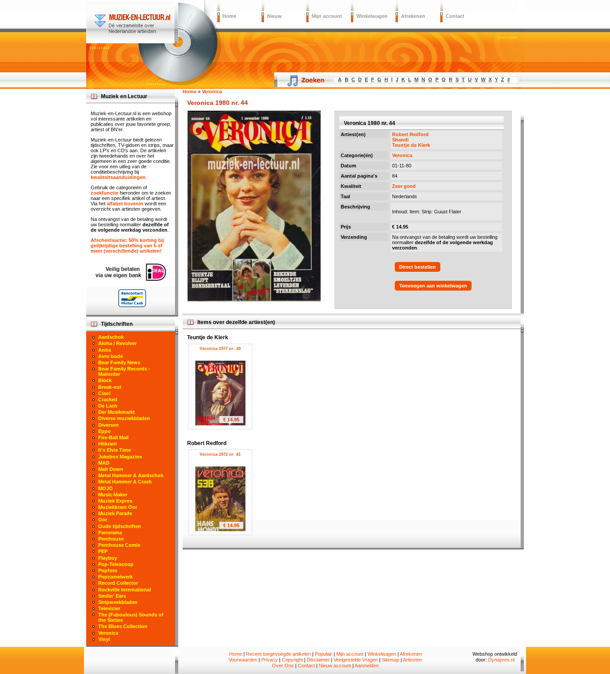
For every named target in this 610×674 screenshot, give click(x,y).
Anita (104, 350)
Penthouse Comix (119, 545)
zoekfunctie (104, 193)
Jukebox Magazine (120, 456)
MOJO (105, 488)
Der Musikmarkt (116, 412)
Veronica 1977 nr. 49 (220, 348)
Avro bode (110, 356)
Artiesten (412, 659)
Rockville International (124, 589)
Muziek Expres (115, 500)
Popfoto (107, 570)
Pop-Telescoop (116, 564)
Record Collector (118, 583)
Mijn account (327, 16)
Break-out (109, 387)
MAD (103, 463)
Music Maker (112, 494)
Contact (455, 16)
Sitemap (390, 659)
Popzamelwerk (115, 576)
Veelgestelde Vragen (356, 659)
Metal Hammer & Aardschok (130, 475)
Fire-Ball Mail (113, 437)
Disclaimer (318, 659)
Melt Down (110, 469)
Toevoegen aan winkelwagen (433, 285)
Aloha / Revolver (117, 343)
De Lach (107, 405)
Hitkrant (107, 443)
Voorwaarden (243, 659)
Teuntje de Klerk (411, 145)
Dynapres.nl (501, 659)
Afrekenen (413, 16)
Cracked (107, 399)
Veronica (402, 155)
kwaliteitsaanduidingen (118, 177)
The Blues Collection (122, 626)
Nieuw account (335, 665)
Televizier (109, 608)
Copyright (292, 659)
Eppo (104, 431)
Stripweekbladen (118, 602)
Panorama (110, 532)
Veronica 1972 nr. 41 (220, 454)
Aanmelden (367, 665)
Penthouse (111, 538)
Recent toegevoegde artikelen (278, 654)
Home (229, 16)
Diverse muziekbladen (124, 418)
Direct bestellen (417, 267)
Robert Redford (410, 134)
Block (105, 380)
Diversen (108, 425)
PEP (103, 551)
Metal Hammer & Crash (125, 481)
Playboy (107, 558)
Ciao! (104, 393)
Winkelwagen (372, 16)
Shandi (400, 139)
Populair (323, 654)
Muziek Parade (115, 513)
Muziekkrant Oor (117, 507)
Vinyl (104, 639)
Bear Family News (119, 362)
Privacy (269, 659)
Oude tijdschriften (119, 526)
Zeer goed (404, 186)
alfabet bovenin (125, 203)
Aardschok (111, 337)
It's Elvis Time (114, 450)
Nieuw (274, 16)
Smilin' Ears (112, 596)
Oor (102, 519)
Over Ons (283, 665)
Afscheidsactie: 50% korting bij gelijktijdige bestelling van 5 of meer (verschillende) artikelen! (127, 245)
